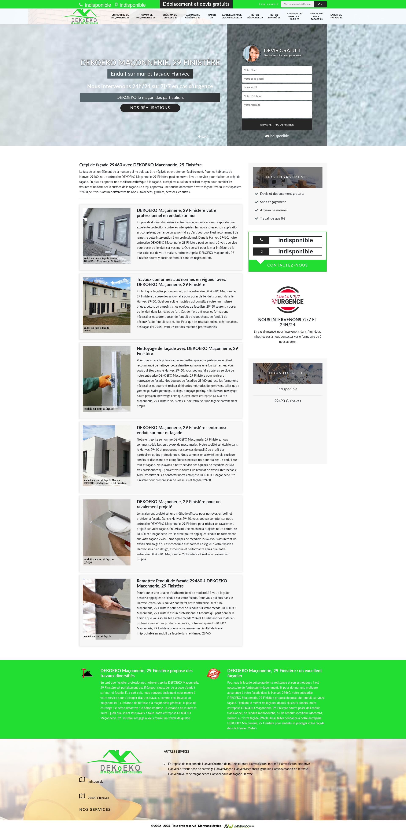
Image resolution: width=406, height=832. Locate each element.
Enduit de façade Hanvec (236, 774)
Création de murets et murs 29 (294, 16)
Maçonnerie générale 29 (192, 16)
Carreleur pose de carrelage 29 (232, 16)
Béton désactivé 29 (255, 16)
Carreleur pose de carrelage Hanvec (201, 769)
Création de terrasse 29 (169, 16)
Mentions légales (209, 826)
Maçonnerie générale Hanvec (263, 769)
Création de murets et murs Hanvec (235, 764)
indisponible (97, 5)
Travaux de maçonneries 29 (145, 16)
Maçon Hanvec (234, 769)
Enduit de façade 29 (336, 16)
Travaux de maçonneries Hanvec (199, 774)
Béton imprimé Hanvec (274, 764)
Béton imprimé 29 (274, 16)
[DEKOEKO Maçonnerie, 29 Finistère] (81, 16)
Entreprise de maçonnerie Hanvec (190, 764)
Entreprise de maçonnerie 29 (120, 16)
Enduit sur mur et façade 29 (316, 16)
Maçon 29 (212, 16)
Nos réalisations (150, 108)
